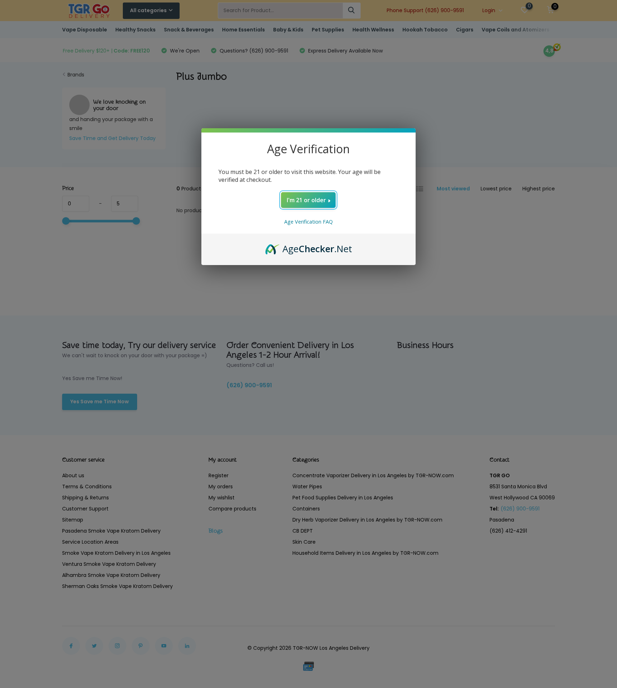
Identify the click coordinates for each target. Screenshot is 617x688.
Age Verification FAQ (308, 221)
